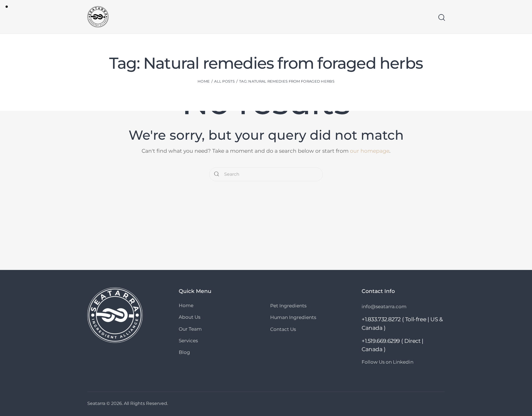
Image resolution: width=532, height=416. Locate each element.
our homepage (369, 151)
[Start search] (441, 17)
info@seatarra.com (384, 306)
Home (204, 81)
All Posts (224, 81)
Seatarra (96, 403)
